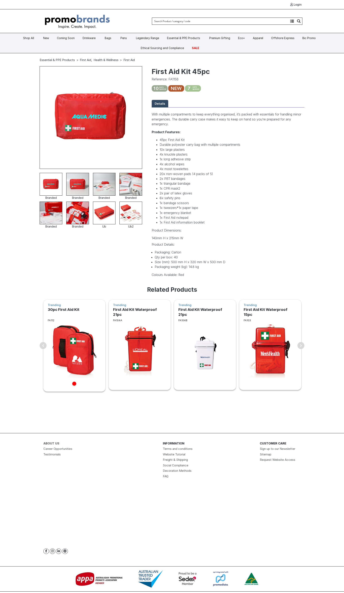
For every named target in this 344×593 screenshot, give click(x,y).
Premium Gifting (219, 38)
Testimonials (52, 454)
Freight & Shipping (175, 460)
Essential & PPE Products (183, 38)
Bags (108, 38)
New (46, 38)
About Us (51, 443)
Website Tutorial (174, 454)
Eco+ (241, 38)
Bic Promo (309, 38)
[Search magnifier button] (298, 21)
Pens (123, 38)
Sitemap (265, 454)
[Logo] (77, 21)
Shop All (28, 38)
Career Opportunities (57, 449)
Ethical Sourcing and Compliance (162, 48)
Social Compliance (175, 465)
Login (297, 4)
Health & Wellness (106, 60)
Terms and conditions (178, 449)
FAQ (165, 476)
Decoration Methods (177, 471)
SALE (195, 48)
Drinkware (89, 38)
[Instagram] (52, 551)
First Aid (85, 60)
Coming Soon (66, 38)
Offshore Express (282, 38)
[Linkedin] (58, 551)
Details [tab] (160, 103)
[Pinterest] (65, 551)
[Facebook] (46, 551)
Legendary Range (147, 38)
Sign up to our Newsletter (277, 449)
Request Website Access (277, 460)
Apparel (258, 38)
